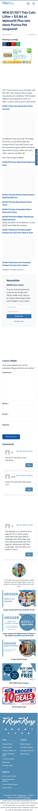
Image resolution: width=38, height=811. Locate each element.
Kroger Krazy (22, 795)
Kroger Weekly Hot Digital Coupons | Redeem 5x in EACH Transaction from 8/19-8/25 (19, 635)
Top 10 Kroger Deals (19, 707)
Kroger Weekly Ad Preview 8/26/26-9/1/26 (19, 610)
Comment (7, 372)
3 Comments (32, 35)
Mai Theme (27, 797)
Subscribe (19, 316)
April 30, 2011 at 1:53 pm (24, 451)
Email (5, 414)
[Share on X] (9, 44)
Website (5, 425)
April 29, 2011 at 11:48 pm (24, 475)
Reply (29, 465)
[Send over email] (18, 44)
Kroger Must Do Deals (19, 659)
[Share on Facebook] (4, 44)
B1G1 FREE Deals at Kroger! (19, 683)
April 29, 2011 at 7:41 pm (25, 525)
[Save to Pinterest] (13, 44)
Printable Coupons (16, 270)
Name (5, 403)
